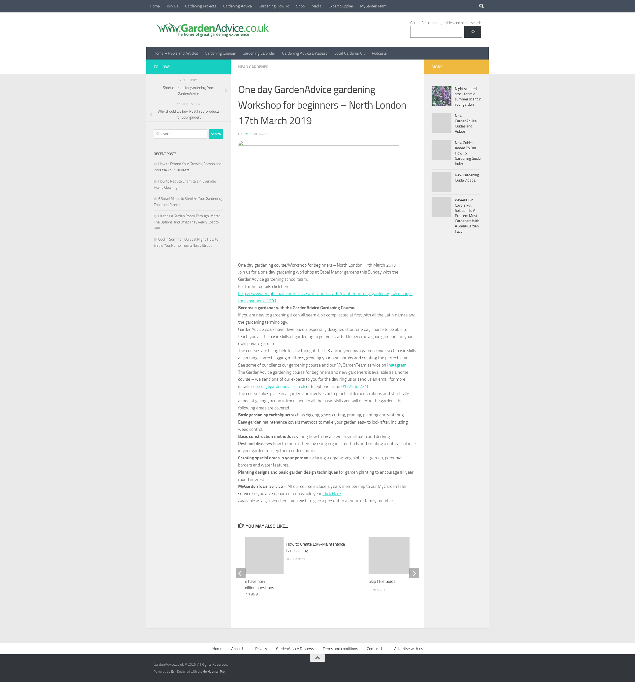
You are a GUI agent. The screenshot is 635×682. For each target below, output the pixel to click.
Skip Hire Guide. (383, 581)
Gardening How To (274, 6)
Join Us (172, 6)
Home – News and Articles (176, 53)
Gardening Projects (200, 6)
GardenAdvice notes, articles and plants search (445, 23)
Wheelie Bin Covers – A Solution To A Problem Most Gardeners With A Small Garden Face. (467, 216)
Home (155, 6)
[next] (414, 573)
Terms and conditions (340, 648)
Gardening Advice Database (304, 53)
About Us (238, 648)
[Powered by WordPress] (172, 671)
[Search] (472, 32)
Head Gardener (253, 66)
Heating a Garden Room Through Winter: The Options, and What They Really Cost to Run (187, 222)
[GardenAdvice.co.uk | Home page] (212, 29)
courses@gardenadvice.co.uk (278, 386)
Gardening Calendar (259, 53)
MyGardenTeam (373, 6)
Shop (300, 6)
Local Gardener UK (349, 53)
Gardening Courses (220, 53)
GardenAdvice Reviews (295, 648)
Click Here (331, 493)
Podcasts (379, 53)
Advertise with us (408, 648)
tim (246, 134)
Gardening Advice (237, 6)
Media (316, 6)
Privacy (261, 648)
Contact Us (376, 648)
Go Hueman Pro (214, 671)
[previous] (241, 573)
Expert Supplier (340, 6)
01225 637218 (355, 386)
